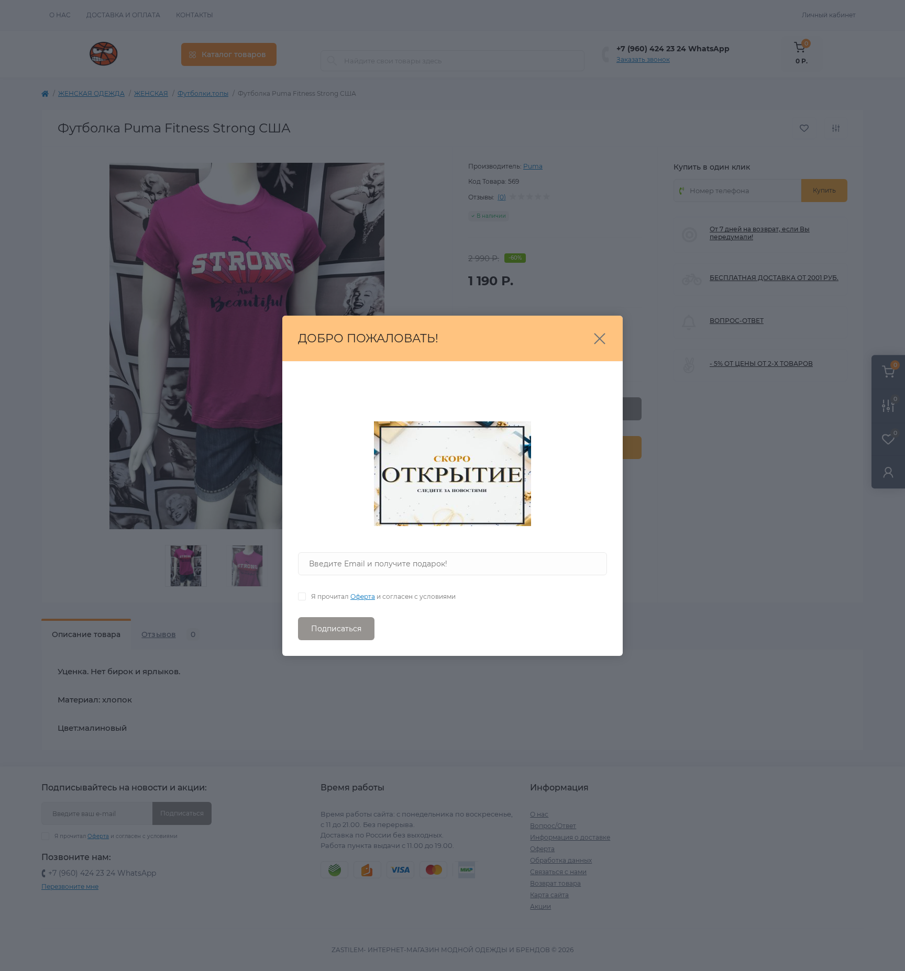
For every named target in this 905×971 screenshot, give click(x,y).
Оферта (362, 596)
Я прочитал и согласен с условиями (383, 596)
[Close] (600, 339)
